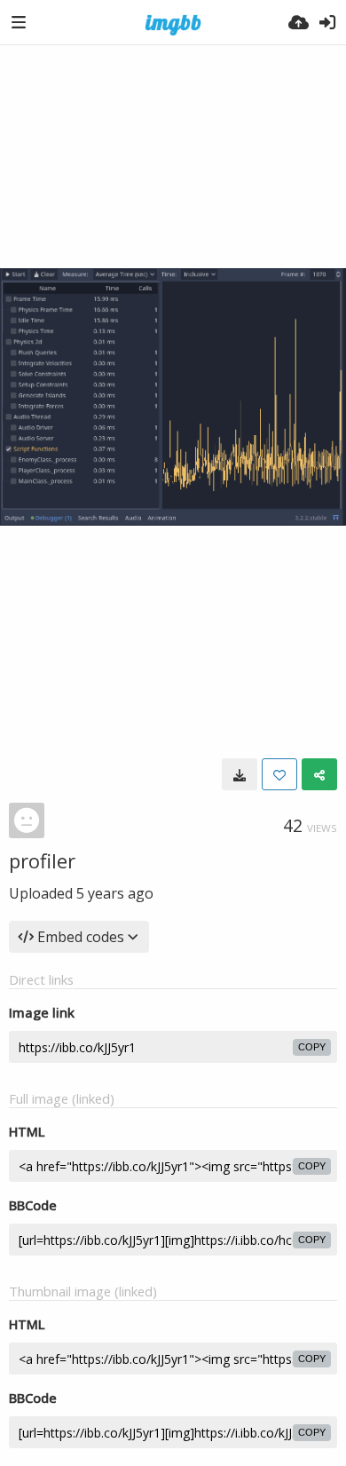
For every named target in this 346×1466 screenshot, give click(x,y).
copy (312, 1047)
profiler (42, 860)
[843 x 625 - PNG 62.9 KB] (239, 774)
